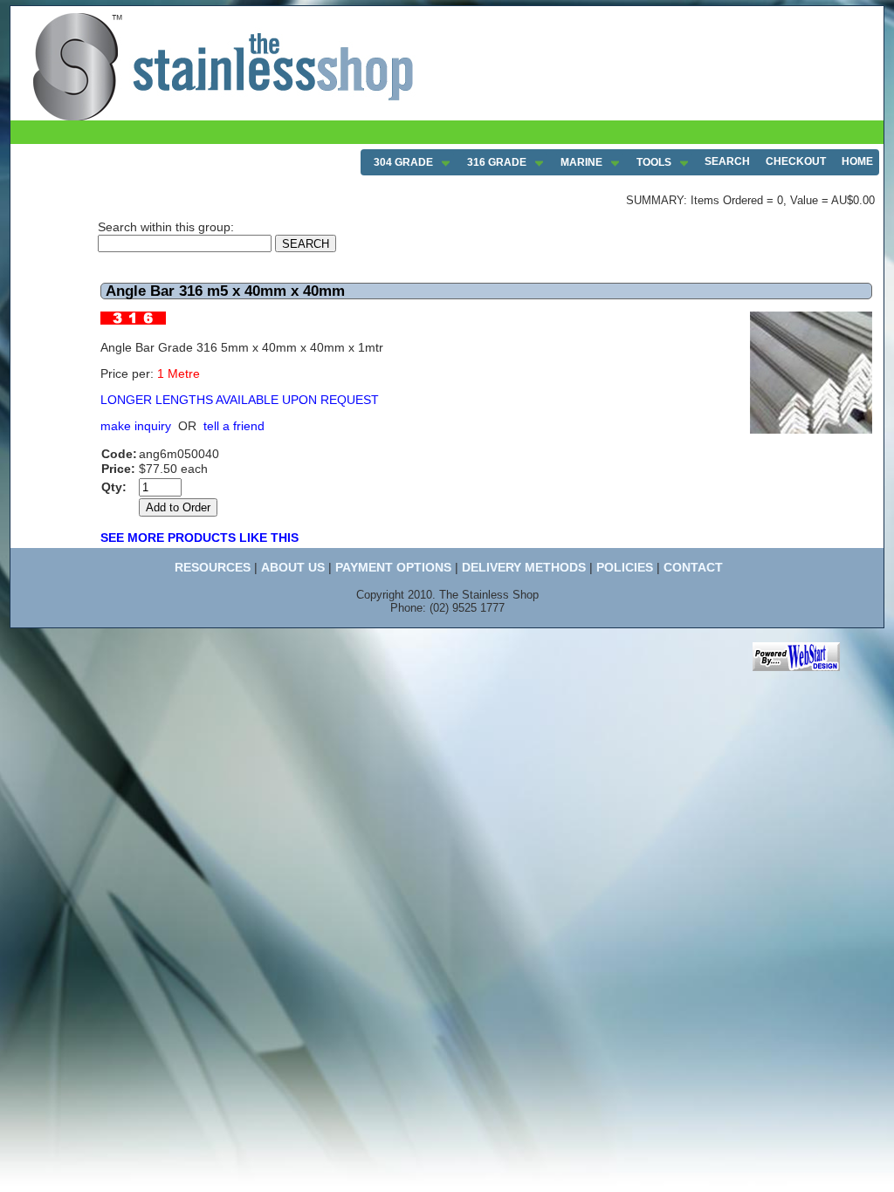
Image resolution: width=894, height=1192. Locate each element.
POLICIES (624, 567)
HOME (857, 161)
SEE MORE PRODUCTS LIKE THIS (199, 538)
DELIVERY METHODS (524, 567)
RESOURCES (213, 567)
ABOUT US (293, 567)
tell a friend (234, 426)
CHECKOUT (796, 161)
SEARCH (727, 161)
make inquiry (135, 426)
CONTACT (693, 567)
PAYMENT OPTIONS (393, 567)
